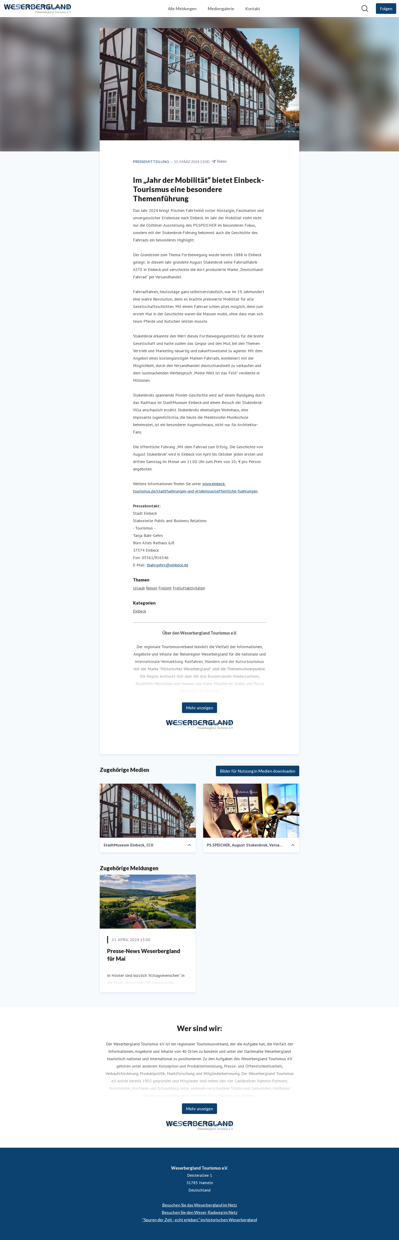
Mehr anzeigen (199, 707)
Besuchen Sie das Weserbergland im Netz (199, 1204)
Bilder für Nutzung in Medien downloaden (257, 770)
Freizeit (165, 588)
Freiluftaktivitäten (189, 588)
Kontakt (252, 8)
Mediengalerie (221, 8)
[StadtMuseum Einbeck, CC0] (148, 811)
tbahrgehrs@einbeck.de (167, 565)
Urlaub (139, 588)
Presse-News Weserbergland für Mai (143, 955)
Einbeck (139, 611)
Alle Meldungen (182, 8)
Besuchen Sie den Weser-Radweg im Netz (199, 1212)
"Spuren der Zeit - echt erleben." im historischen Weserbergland (199, 1219)
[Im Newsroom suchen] (365, 8)
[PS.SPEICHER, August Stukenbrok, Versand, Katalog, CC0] (251, 811)
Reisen (151, 588)
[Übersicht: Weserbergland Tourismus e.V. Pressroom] (37, 8)
